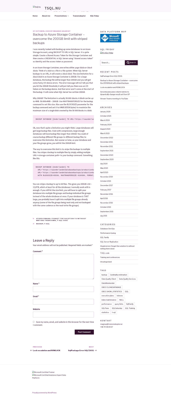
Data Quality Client (109, 279)
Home (35, 16)
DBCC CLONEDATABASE (111, 287)
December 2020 (106, 155)
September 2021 (106, 151)
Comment (38, 251)
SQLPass (105, 308)
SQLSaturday (117, 308)
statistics (105, 312)
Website (36, 309)
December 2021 (106, 142)
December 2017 (106, 185)
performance (107, 304)
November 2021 (106, 146)
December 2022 (106, 138)
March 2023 (104, 133)
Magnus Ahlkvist (62, 31)
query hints (119, 304)
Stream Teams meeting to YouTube (114, 99)
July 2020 (103, 164)
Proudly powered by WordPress (44, 393)
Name (36, 283)
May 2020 (104, 168)
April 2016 (104, 198)
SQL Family (104, 237)
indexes (120, 296)
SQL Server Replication (109, 242)
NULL (121, 300)
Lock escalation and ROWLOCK (112, 87)
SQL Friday (94, 16)
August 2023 (105, 129)
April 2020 (104, 172)
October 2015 (105, 207)
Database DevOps (107, 229)
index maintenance (109, 300)
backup (39, 224)
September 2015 (106, 211)
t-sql (47, 224)
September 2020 (107, 159)
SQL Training (130, 308)
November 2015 (106, 203)
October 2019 (105, 181)
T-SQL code (62, 220)
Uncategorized (106, 262)
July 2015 (103, 216)
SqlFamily (129, 304)
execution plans (108, 296)
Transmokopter (79, 16)
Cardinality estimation (118, 275)
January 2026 (105, 112)
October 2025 (105, 116)
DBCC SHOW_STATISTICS (112, 291)
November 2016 (106, 194)
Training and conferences (110, 257)
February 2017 (105, 190)
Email (36, 296)
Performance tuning (108, 233)
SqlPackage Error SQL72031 (111, 76)
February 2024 (105, 125)
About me (46, 16)
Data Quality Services (127, 279)
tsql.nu (53, 8)
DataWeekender (108, 283)
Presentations (61, 16)
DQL (127, 291)
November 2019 (106, 177)
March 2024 (105, 120)
